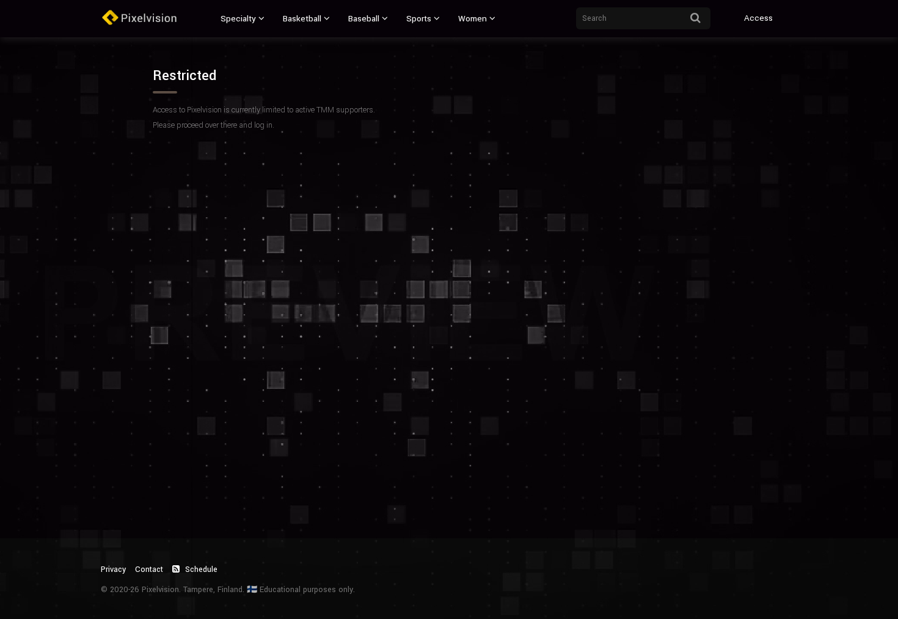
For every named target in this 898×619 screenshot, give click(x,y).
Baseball (363, 18)
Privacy (113, 569)
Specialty (238, 18)
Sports (418, 18)
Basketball (302, 18)
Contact (149, 569)
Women (472, 18)
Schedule (200, 569)
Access (758, 18)
